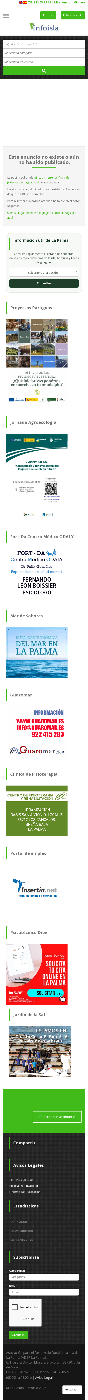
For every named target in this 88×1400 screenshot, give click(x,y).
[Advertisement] (44, 112)
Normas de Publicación (25, 1192)
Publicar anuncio (72, 15)
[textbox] (20, 53)
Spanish (73, 1389)
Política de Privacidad (23, 1186)
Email (13, 1285)
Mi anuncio (62, 2)
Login (50, 15)
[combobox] (44, 53)
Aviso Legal (44, 1377)
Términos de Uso (21, 1180)
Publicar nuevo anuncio (57, 1117)
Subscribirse (18, 1335)
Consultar (44, 283)
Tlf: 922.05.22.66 (39, 2)
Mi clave (79, 2)
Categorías (17, 1270)
